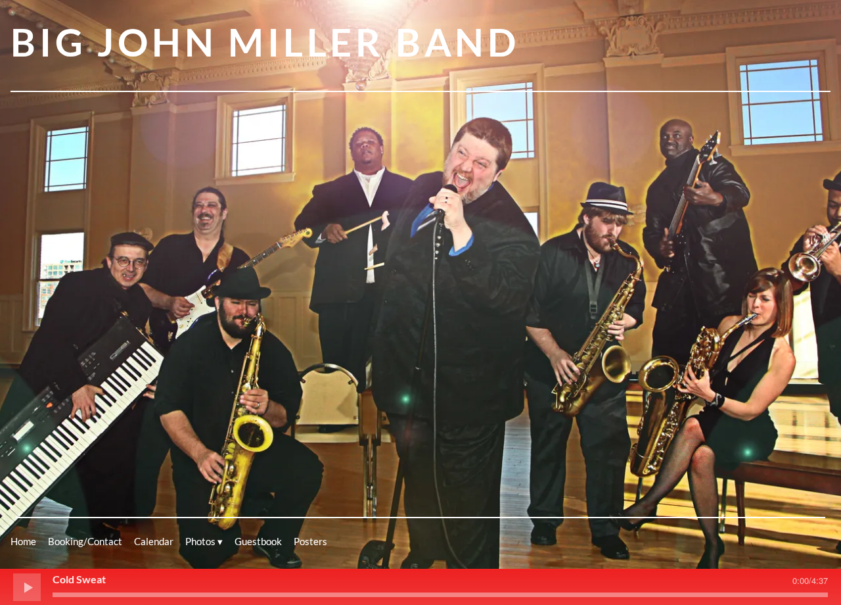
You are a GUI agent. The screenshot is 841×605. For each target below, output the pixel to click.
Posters (310, 541)
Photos (200, 541)
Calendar (153, 541)
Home (23, 541)
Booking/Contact (85, 541)
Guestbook (258, 541)
